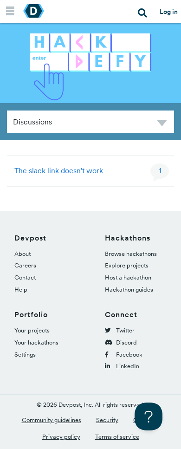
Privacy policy (61, 437)
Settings (25, 354)
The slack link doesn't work (58, 170)
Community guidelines (51, 420)
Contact (25, 277)
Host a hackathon (128, 277)
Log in (169, 11)
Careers (25, 265)
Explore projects (127, 265)
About (22, 254)
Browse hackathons (131, 254)
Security (107, 420)
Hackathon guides (129, 289)
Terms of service (117, 437)
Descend (162, 124)
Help (20, 289)
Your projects (32, 330)
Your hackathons (36, 342)
